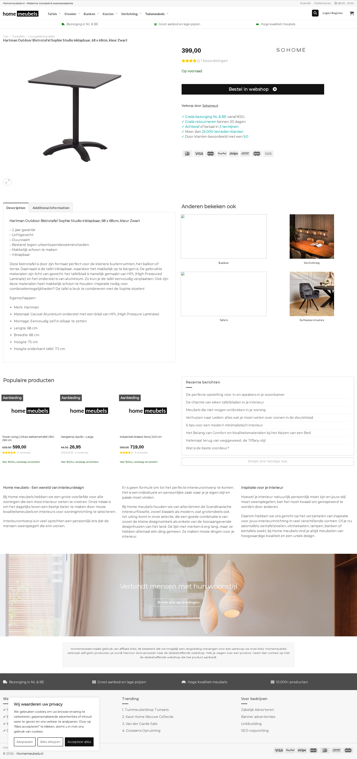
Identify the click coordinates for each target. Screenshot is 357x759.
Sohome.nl (210, 106)
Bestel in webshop (249, 89)
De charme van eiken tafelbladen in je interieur (225, 402)
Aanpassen (25, 742)
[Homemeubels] (22, 13)
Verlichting (129, 14)
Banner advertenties (258, 717)
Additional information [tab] (51, 208)
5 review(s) (141, 452)
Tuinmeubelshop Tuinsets (147, 710)
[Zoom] (8, 182)
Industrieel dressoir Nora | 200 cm (141, 436)
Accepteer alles (79, 742)
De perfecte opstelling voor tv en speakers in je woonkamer (235, 395)
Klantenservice (322, 3)
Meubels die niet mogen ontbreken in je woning (226, 410)
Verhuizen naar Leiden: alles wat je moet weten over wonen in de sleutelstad (249, 418)
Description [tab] (15, 208)
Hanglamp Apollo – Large (77, 436)
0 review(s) (81, 452)
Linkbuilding (251, 724)
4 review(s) (24, 452)
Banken (89, 14)
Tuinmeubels (155, 14)
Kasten (108, 14)
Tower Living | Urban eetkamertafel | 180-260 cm (28, 438)
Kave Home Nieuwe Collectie (150, 717)
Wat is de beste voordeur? (207, 448)
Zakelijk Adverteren (257, 710)
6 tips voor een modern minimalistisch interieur (224, 425)
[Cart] (352, 13)
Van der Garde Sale (141, 724)
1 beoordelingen (214, 61)
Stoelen (70, 14)
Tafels (52, 14)
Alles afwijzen (50, 742)
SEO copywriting (255, 731)
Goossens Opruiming (143, 731)
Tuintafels (18, 36)
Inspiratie (305, 3)
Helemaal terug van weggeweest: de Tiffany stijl (226, 440)
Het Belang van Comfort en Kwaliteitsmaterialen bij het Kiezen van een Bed (248, 433)
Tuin (5, 36)
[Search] (315, 13)
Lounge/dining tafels (41, 36)
